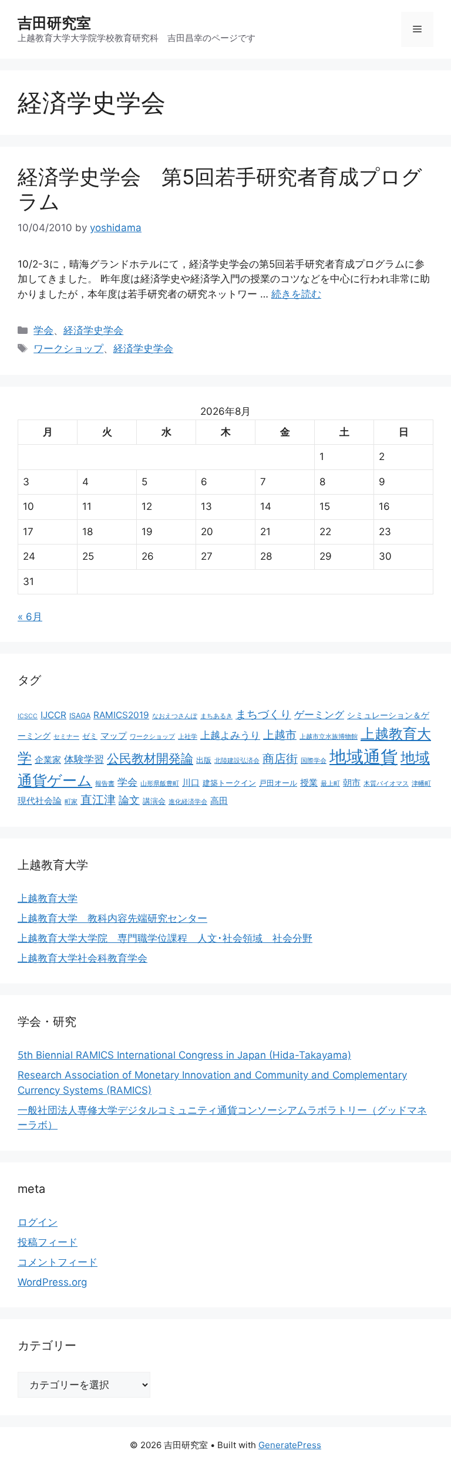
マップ (113, 735)
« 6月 (30, 617)
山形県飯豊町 (159, 783)
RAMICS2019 (121, 715)
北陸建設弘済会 (237, 761)
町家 (71, 802)
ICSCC (28, 716)
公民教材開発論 (150, 758)
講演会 (154, 801)
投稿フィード (48, 1242)
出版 (203, 760)
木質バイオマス (386, 783)
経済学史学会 (93, 330)
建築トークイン (229, 783)
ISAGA (79, 715)
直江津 (98, 800)
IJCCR (53, 715)
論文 (129, 799)
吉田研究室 (54, 23)
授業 (309, 782)
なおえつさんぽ (174, 716)
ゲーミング (319, 715)
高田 (219, 800)
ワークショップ (68, 348)
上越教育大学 (48, 898)
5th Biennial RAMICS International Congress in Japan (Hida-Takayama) (184, 1055)
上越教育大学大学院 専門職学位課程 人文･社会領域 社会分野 (165, 938)
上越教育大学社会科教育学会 (82, 958)
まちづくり (263, 714)
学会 (43, 330)
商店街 (280, 759)
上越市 (280, 735)
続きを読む (296, 294)
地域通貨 (363, 756)
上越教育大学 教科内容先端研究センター (112, 918)
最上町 (330, 783)
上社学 (187, 737)
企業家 (48, 759)
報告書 (105, 783)
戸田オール (278, 783)
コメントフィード (57, 1262)
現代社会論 (40, 800)
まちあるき (216, 716)
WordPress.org (52, 1282)
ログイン (38, 1222)
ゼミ (89, 736)
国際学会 (314, 761)
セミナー (66, 737)
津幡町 (421, 783)
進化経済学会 (188, 802)
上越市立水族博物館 (328, 737)
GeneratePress (289, 1445)
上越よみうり (230, 735)
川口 (191, 782)
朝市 (352, 782)
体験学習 (84, 759)
